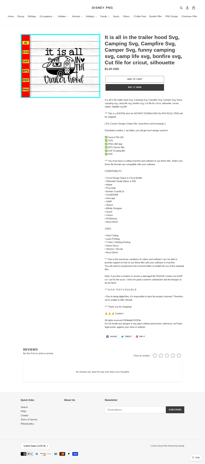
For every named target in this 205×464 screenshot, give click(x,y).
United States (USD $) (34, 446)
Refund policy (27, 423)
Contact (24, 415)
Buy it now (134, 87)
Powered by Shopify (176, 446)
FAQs (23, 411)
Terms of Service (29, 419)
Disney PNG (102, 7)
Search (24, 407)
